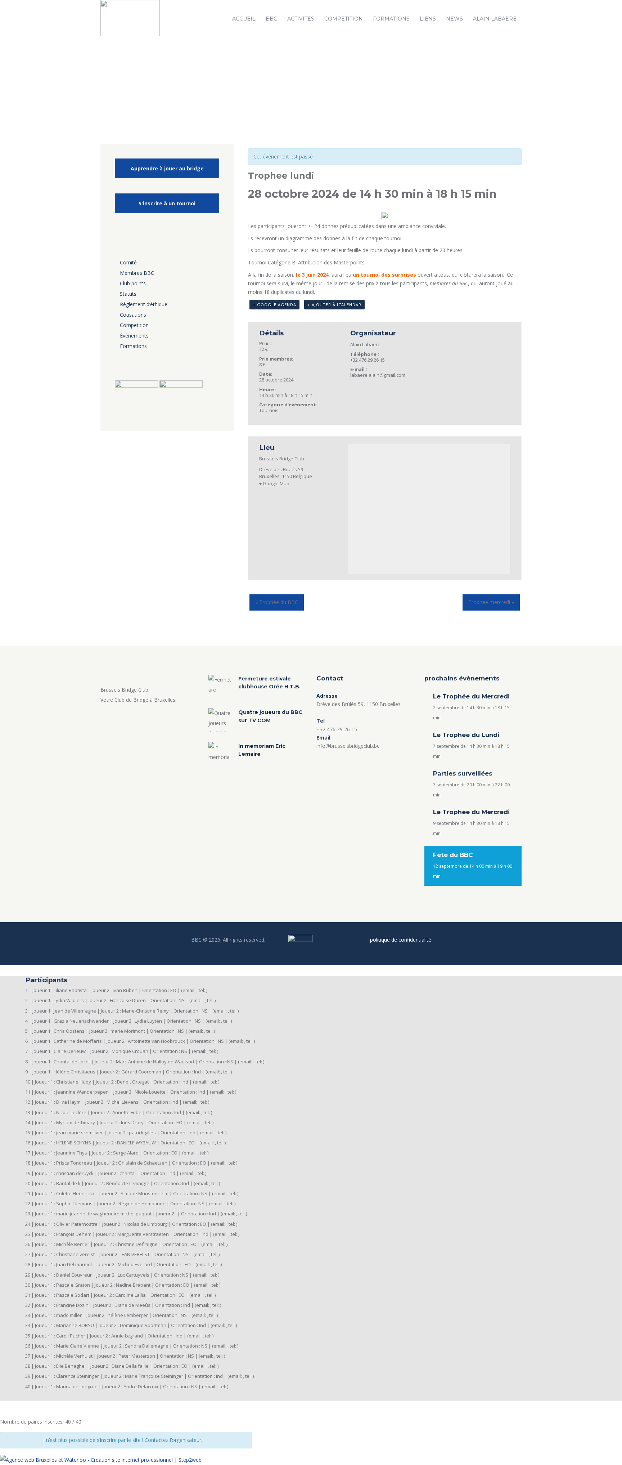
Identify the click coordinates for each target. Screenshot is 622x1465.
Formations (391, 18)
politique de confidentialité (400, 939)
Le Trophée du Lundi (466, 734)
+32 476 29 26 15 (336, 729)
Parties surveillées (462, 773)
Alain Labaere (495, 18)
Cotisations (133, 314)
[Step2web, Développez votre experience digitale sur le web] (101, 1459)
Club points (133, 283)
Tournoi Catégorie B (272, 262)
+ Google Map (274, 483)
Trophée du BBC (276, 602)
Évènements (134, 335)
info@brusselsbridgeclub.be (348, 745)
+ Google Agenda (274, 304)
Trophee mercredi (491, 602)
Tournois (269, 410)
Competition (343, 18)
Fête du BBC (453, 854)
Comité (128, 262)
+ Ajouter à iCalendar (334, 304)
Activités (300, 18)
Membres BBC (137, 272)
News (454, 18)
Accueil (244, 18)
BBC (271, 18)
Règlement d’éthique (143, 304)
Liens (428, 18)
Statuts (128, 293)
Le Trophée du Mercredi (471, 696)
